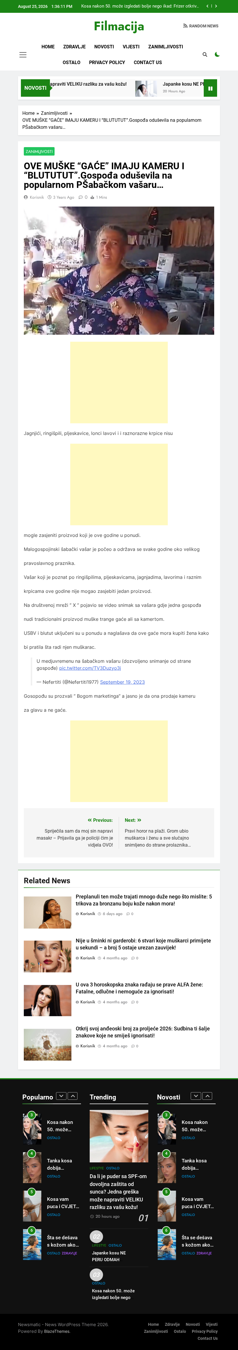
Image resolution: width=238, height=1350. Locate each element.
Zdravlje (74, 47)
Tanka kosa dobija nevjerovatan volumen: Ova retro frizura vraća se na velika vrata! (142, 6)
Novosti (104, 47)
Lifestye (97, 1168)
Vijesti (131, 47)
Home (48, 47)
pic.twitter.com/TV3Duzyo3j (90, 668)
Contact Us (148, 62)
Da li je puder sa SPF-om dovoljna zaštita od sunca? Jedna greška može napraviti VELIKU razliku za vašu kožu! (118, 1191)
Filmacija (119, 26)
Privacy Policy (107, 62)
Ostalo (71, 62)
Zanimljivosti (165, 47)
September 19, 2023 (122, 682)
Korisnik (37, 197)
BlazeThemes (56, 1331)
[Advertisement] (119, 382)
